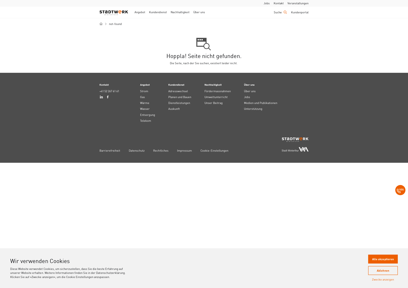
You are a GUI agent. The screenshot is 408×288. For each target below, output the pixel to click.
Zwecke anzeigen (383, 279)
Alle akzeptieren (383, 259)
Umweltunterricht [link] (215, 97)
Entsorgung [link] (147, 115)
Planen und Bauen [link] (179, 97)
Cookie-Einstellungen (214, 150)
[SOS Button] (400, 190)
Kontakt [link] (279, 3)
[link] (101, 97)
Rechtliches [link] (160, 150)
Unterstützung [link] (253, 109)
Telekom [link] (145, 121)
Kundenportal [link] (300, 12)
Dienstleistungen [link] (179, 103)
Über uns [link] (199, 12)
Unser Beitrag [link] (213, 103)
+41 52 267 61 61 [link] (109, 91)
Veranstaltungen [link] (298, 3)
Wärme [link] (144, 103)
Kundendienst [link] (158, 12)
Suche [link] (278, 12)
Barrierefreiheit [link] (109, 150)
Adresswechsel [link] (178, 91)
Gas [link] (142, 97)
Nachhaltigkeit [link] (180, 12)
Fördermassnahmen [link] (217, 91)
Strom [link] (144, 91)
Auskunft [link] (174, 109)
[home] (101, 23)
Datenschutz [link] (137, 150)
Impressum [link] (184, 150)
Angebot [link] (140, 12)
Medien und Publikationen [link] (260, 103)
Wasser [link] (145, 109)
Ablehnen (383, 270)
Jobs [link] (267, 3)
